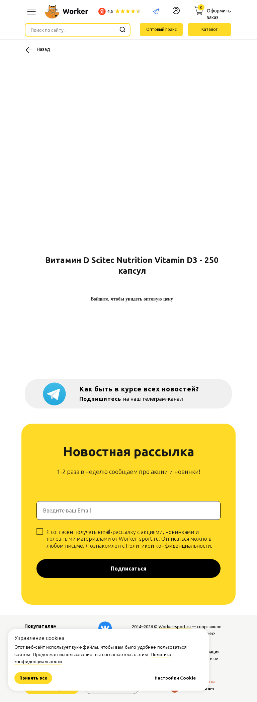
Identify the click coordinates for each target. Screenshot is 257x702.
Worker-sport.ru (175, 626)
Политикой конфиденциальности (168, 546)
